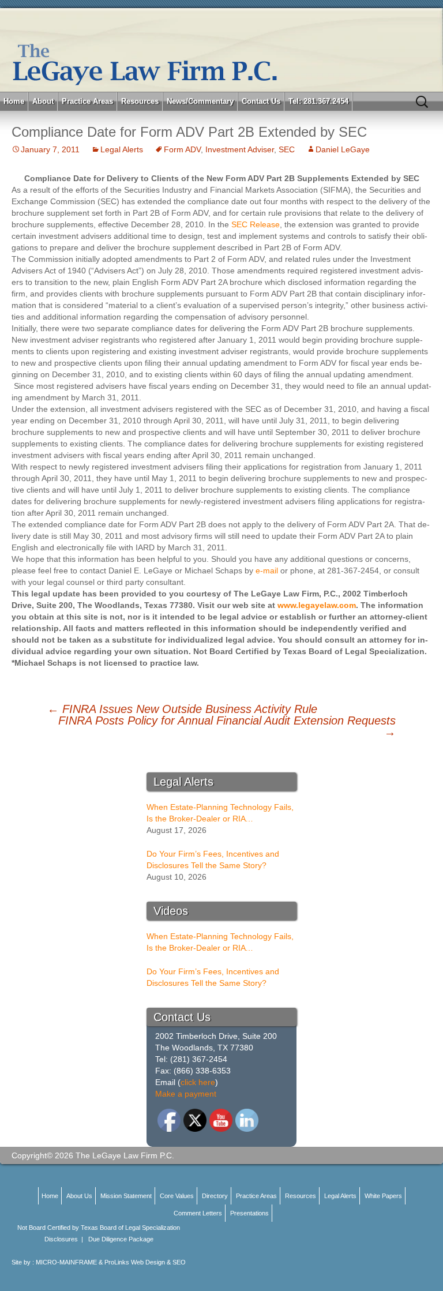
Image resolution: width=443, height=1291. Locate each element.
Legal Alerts (121, 149)
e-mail (267, 570)
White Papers (383, 1195)
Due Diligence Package (120, 1239)
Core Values (177, 1195)
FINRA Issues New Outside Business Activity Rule (182, 709)
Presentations (249, 1213)
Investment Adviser (239, 149)
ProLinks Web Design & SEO (145, 1262)
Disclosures (61, 1239)
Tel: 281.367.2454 (318, 101)
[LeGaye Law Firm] (221, 50)
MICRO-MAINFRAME (66, 1262)
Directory (215, 1195)
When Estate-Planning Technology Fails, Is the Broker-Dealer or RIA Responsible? (220, 813)
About (43, 101)
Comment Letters (198, 1213)
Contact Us (261, 101)
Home (13, 101)
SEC (287, 149)
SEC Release (255, 224)
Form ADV (182, 149)
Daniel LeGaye (343, 149)
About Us (79, 1195)
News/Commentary (200, 101)
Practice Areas (87, 101)
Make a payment (185, 1093)
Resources (140, 101)
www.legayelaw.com (316, 605)
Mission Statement (126, 1195)
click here (198, 1082)
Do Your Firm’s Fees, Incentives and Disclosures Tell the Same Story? (213, 859)
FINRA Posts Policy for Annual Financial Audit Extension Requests (227, 726)
